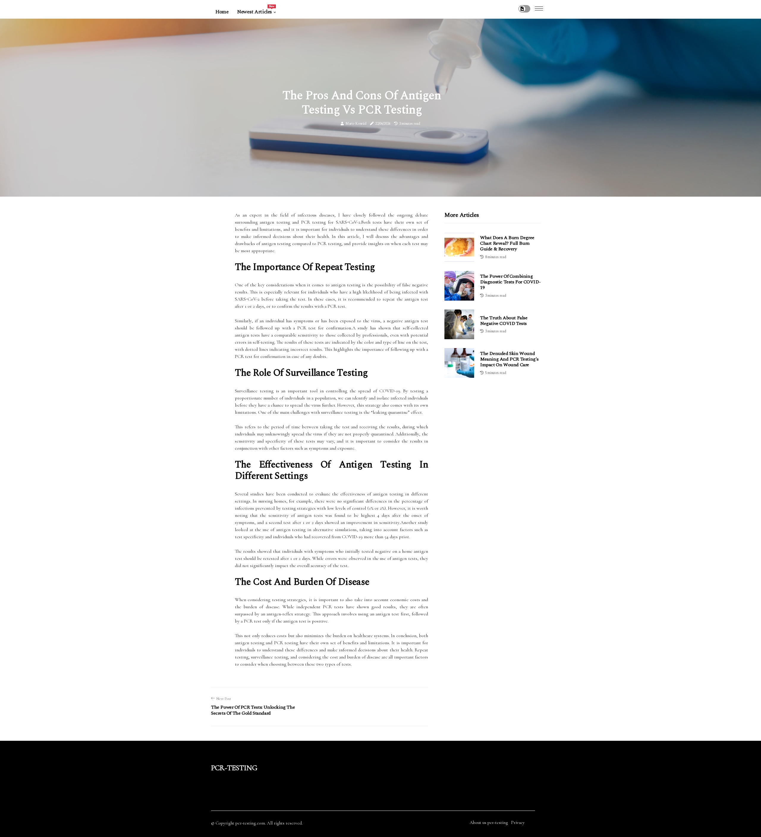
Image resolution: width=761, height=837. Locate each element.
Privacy (518, 822)
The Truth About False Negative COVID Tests (504, 320)
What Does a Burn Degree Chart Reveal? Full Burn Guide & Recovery (507, 243)
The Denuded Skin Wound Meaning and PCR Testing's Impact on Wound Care (509, 359)
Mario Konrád (355, 124)
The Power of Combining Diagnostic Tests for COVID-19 (510, 282)
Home (222, 12)
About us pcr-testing (489, 822)
